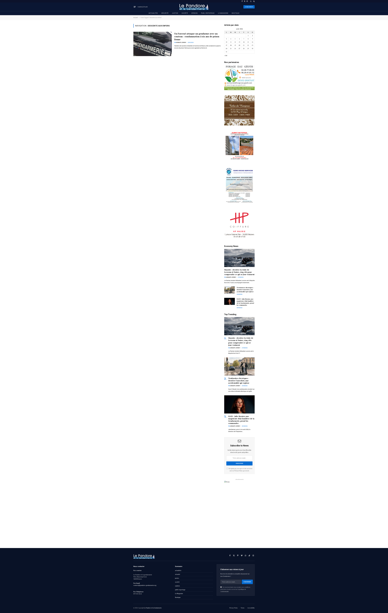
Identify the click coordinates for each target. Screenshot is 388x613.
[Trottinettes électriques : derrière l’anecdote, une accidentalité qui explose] (229, 289)
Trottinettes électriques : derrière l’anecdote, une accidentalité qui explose (245, 290)
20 (239, 45)
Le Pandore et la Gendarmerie (153, 608)
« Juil (225, 55)
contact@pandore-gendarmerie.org (144, 585)
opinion (194, 13)
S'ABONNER (249, 7)
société (185, 13)
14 (243, 42)
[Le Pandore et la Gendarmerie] (194, 7)
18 (230, 45)
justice (175, 13)
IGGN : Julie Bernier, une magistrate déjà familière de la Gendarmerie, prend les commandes (245, 302)
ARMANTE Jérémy (181, 42)
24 (226, 48)
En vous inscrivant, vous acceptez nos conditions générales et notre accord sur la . (235, 589)
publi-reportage (208, 13)
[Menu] (135, 7)
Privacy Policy (238, 471)
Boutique (235, 13)
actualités (153, 13)
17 (226, 45)
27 (239, 48)
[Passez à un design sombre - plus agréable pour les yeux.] (251, 1)
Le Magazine (223, 13)
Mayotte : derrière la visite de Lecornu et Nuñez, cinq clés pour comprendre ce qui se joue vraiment (239, 272)
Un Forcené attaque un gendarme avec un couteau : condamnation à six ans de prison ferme (196, 36)
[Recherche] (254, 1)
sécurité (165, 13)
